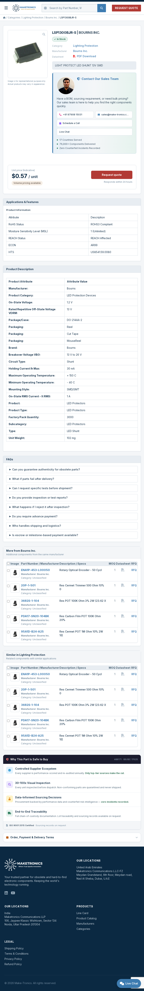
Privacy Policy (13, 958)
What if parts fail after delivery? (33, 478)
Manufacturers (85, 923)
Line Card (82, 913)
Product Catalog (86, 918)
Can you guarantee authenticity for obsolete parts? (46, 469)
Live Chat (64, 131)
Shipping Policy (14, 948)
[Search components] (101, 8)
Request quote (112, 174)
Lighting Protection (32, 17)
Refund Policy (13, 964)
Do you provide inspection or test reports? (40, 497)
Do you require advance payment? (34, 516)
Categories (14, 17)
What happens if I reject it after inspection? (40, 507)
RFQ (134, 570)
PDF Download (86, 56)
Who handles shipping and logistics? (36, 525)
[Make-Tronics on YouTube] (13, 893)
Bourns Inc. (52, 17)
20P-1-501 (28, 585)
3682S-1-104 (30, 601)
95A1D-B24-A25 (32, 631)
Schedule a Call (71, 123)
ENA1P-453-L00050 (35, 570)
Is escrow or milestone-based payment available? (45, 535)
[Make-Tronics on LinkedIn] (6, 893)
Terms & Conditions (16, 953)
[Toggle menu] (6, 8)
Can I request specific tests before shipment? (42, 488)
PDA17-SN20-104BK (35, 616)
